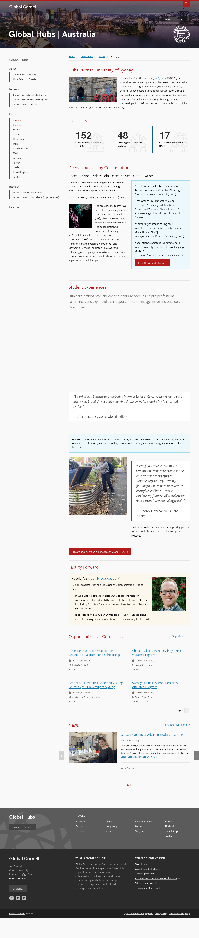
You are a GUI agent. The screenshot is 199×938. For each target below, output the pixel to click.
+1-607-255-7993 (17, 878)
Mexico (16, 153)
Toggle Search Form (186, 3)
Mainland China (20, 148)
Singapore (18, 157)
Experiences (15, 207)
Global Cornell (25, 6)
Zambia (16, 176)
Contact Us (18, 888)
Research (14, 186)
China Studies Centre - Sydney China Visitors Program (156, 652)
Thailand (17, 167)
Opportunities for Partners (26, 104)
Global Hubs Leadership (24, 74)
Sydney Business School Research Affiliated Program (155, 684)
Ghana (16, 134)
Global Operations (144, 873)
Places (12, 114)
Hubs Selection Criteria (24, 79)
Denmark (17, 124)
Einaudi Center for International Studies (156, 878)
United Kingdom (21, 172)
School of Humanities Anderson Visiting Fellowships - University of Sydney (96, 684)
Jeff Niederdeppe (103, 578)
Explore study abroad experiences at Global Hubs (98, 552)
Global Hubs (32, 34)
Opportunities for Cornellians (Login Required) (36, 197)
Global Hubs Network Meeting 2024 (30, 95)
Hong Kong (18, 139)
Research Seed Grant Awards (27, 192)
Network (14, 89)
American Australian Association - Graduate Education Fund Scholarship (94, 652)
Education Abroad (144, 883)
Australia (17, 120)
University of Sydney (154, 78)
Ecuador (17, 129)
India (15, 143)
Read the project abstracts (152, 263)
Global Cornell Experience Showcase (139, 756)
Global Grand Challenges (148, 869)
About (12, 69)
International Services (146, 888)
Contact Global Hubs (22, 827)
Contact (181, 19)
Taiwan (16, 162)
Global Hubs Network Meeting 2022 (30, 99)
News (167, 19)
